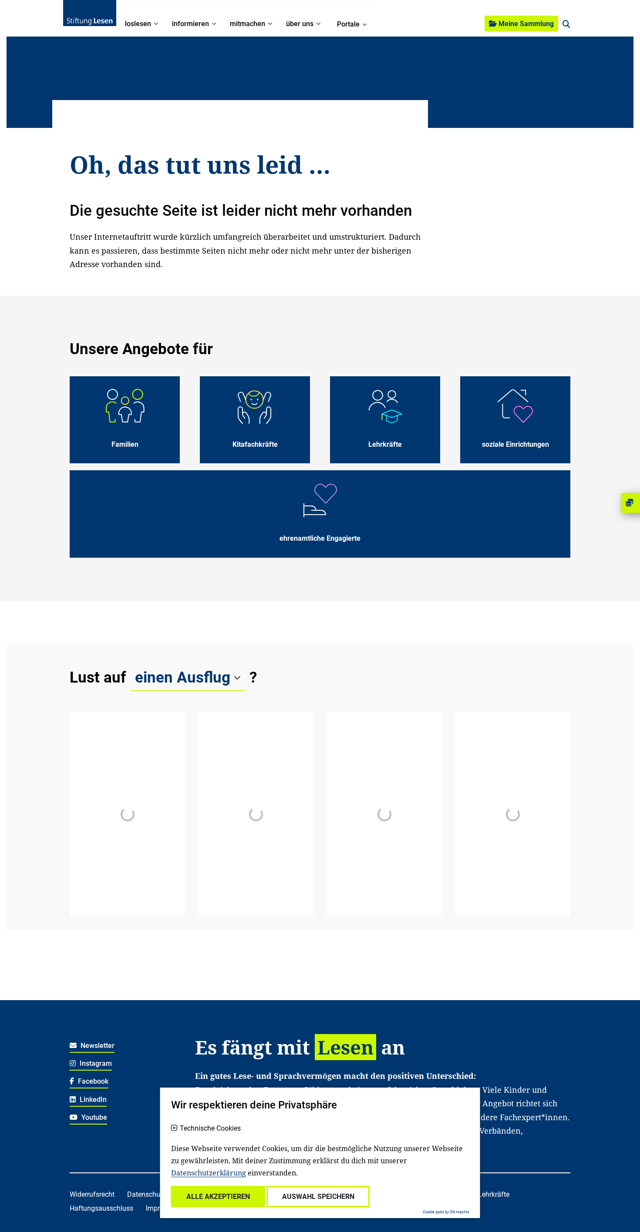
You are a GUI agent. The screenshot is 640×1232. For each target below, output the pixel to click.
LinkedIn (92, 1099)
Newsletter (97, 1045)
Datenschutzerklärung (208, 1173)
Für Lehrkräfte (487, 1194)
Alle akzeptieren (218, 1196)
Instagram (95, 1063)
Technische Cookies (210, 1128)
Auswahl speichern (318, 1196)
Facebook (92, 1081)
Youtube (93, 1117)
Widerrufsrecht (92, 1194)
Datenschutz (146, 1194)
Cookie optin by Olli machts (446, 1212)
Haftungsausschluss (101, 1208)
